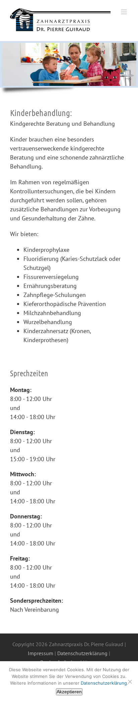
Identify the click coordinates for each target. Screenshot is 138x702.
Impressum (40, 653)
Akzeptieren (69, 691)
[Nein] (129, 681)
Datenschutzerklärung (82, 653)
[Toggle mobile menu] (124, 11)
